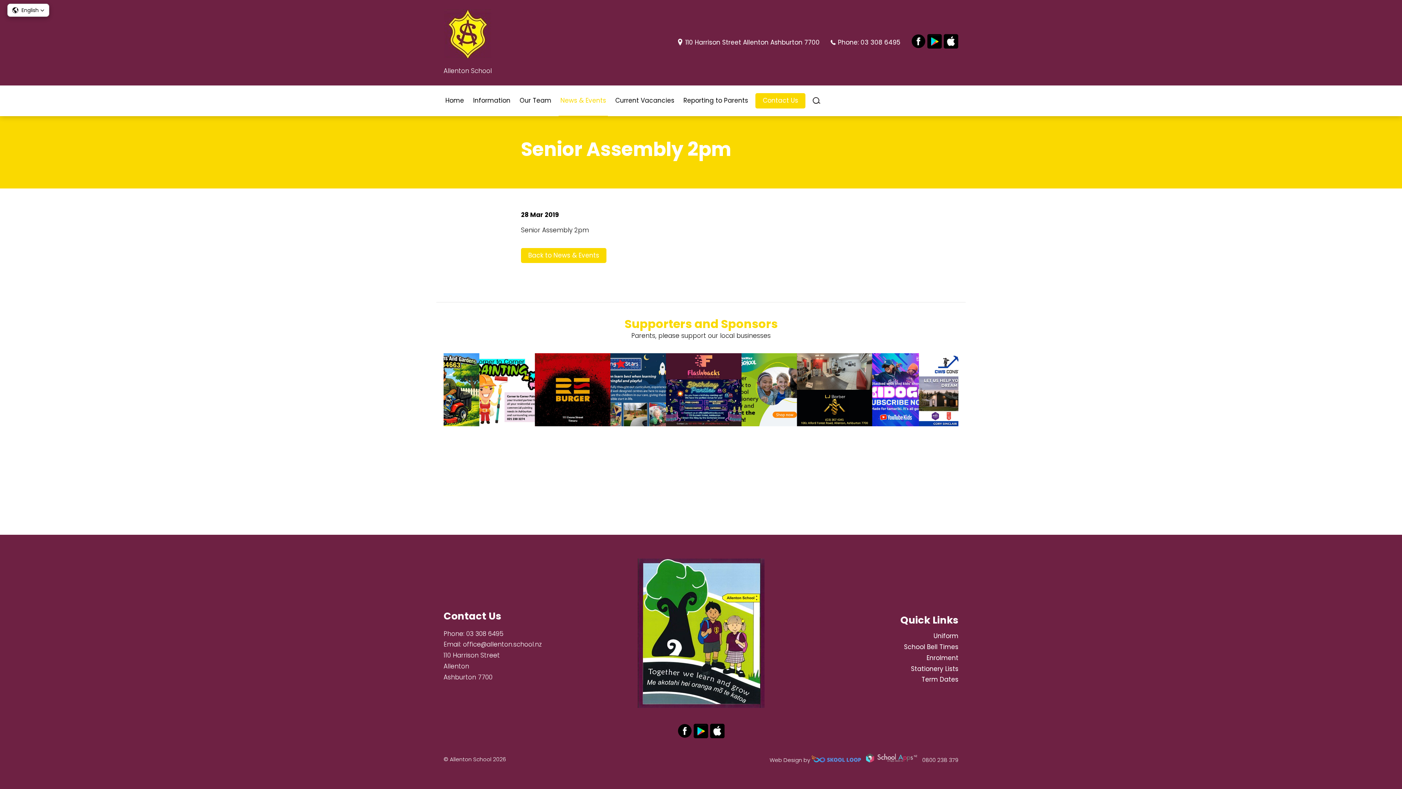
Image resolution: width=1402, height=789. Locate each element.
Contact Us (780, 100)
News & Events (583, 100)
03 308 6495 (880, 42)
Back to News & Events (563, 255)
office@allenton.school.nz (502, 644)
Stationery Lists (934, 668)
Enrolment (942, 657)
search (816, 100)
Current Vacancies (644, 100)
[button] (28, 10)
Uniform (946, 636)
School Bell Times (931, 647)
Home (454, 100)
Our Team (535, 100)
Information (491, 100)
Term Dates (940, 679)
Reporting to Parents (715, 100)
